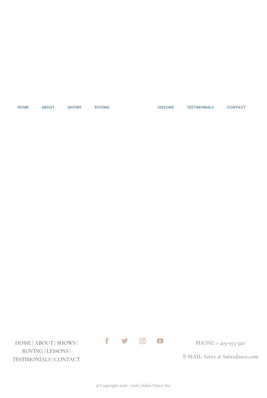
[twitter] (124, 341)
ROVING (32, 351)
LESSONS (57, 351)
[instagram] (142, 341)
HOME (23, 343)
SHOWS (66, 343)
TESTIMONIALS (32, 359)
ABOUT (44, 343)
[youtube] (160, 341)
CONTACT (67, 359)
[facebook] (106, 341)
